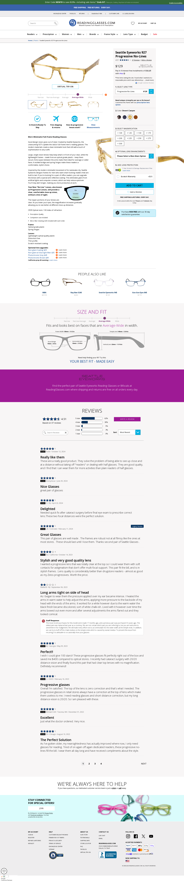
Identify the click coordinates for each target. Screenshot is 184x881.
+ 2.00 (119, 138)
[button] (134, 91)
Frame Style (109, 34)
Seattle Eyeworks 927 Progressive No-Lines (53, 40)
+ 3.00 (119, 143)
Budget (144, 34)
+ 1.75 (148, 133)
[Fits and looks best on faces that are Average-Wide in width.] (65, 98)
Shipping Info (85, 841)
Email (101, 838)
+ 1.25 (129, 133)
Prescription (48, 34)
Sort (115, 432)
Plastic (36, 40)
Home (30, 40)
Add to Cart (134, 185)
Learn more (126, 170)
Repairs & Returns (34, 841)
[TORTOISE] (136, 117)
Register (31, 838)
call (120, 788)
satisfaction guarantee (130, 214)
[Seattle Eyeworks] (146, 66)
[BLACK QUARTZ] (119, 117)
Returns (82, 13)
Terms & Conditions (37, 815)
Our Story (84, 835)
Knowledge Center (59, 13)
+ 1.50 (139, 133)
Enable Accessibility (175, 3)
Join (41, 808)
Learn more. (53, 260)
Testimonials (85, 838)
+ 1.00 (119, 133)
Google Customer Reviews (146, 83)
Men (79, 34)
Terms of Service (55, 843)
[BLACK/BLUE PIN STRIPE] (124, 117)
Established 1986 (97, 13)
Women (65, 34)
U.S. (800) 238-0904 (128, 13)
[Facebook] (135, 838)
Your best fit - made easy (92, 361)
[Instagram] (128, 838)
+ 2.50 (139, 138)
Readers (31, 34)
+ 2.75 (148, 138)
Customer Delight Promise (58, 835)
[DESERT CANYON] (130, 117)
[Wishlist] (133, 23)
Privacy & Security (55, 841)
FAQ (81, 846)
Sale (155, 34)
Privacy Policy (49, 813)
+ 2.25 (129, 138)
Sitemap (51, 849)
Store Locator (85, 843)
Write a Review (146, 60)
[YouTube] (151, 838)
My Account (142, 23)
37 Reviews (136, 60)
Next (144, 763)
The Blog (73, 13)
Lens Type (128, 34)
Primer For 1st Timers (56, 838)
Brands (92, 34)
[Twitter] (143, 838)
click (114, 788)
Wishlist (31, 843)
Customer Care (114, 13)
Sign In (30, 835)
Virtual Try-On (65, 86)
